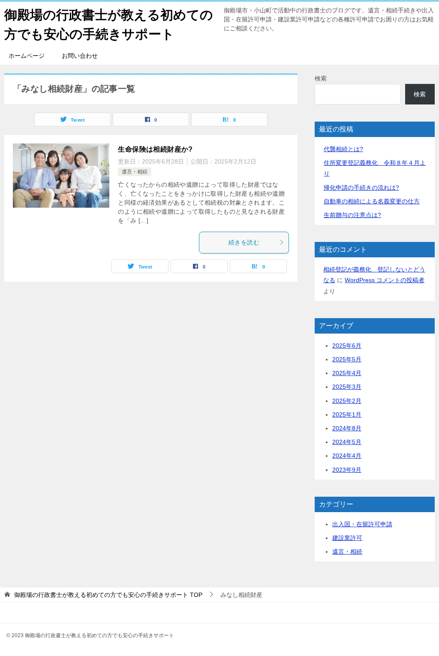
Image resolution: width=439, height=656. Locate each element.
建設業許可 (347, 537)
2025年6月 (346, 345)
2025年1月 (346, 414)
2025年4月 (346, 373)
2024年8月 (346, 428)
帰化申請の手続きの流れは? (361, 187)
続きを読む (244, 242)
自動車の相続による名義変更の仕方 (372, 201)
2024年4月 (346, 455)
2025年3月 (346, 386)
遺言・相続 (134, 172)
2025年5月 (346, 359)
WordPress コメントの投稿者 (384, 280)
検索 (321, 78)
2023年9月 (346, 469)
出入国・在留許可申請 (362, 524)
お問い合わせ (80, 55)
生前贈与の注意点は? (352, 215)
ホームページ (27, 55)
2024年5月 (346, 441)
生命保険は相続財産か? (155, 149)
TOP (108, 594)
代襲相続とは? (343, 149)
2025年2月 (346, 400)
